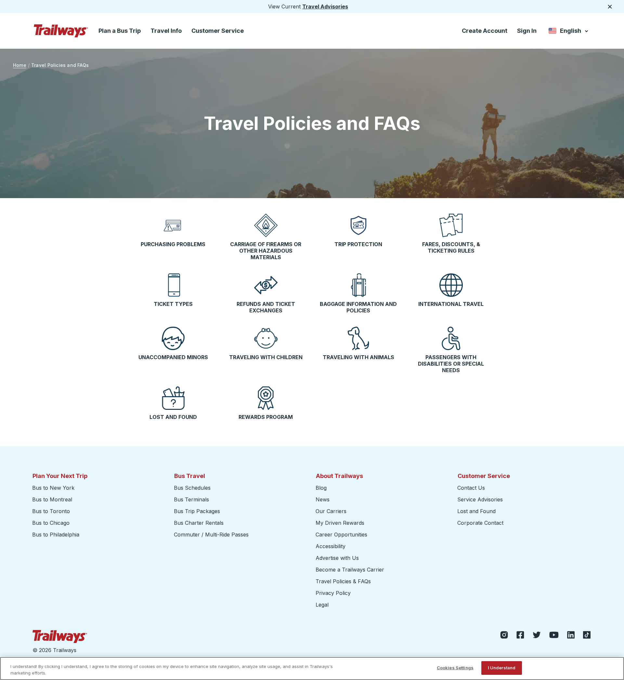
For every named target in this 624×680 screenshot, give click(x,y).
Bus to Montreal (52, 499)
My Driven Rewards (340, 523)
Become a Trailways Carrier (351, 569)
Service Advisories (480, 499)
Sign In (527, 30)
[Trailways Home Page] (61, 30)
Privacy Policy (333, 593)
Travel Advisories (325, 6)
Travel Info (166, 30)
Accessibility (330, 546)
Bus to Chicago (51, 523)
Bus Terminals (191, 499)
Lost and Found (476, 511)
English (569, 32)
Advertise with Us (337, 558)
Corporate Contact (480, 523)
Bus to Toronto (51, 511)
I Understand (502, 667)
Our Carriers (331, 511)
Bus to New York (53, 488)
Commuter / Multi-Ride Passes (211, 534)
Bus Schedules (192, 488)
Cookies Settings (455, 667)
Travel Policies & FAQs (343, 581)
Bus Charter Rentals (199, 523)
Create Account (484, 30)
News (323, 499)
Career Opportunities (341, 534)
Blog (321, 488)
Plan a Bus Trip (119, 30)
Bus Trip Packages (197, 511)
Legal (322, 604)
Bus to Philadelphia (55, 534)
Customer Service (217, 30)
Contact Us (471, 488)
